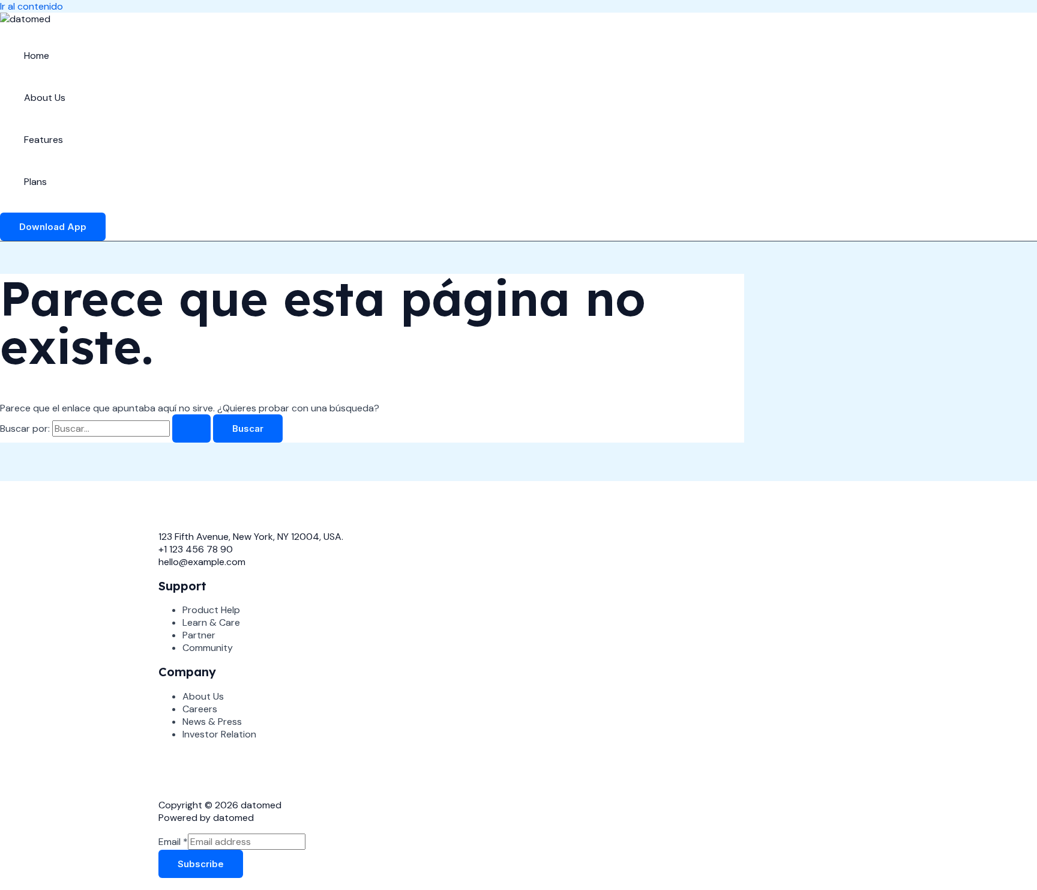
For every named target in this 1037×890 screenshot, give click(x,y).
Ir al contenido (31, 6)
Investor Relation (219, 734)
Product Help (211, 610)
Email (173, 841)
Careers (199, 709)
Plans (35, 181)
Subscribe (201, 864)
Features (43, 139)
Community (207, 647)
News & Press (212, 721)
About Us (44, 97)
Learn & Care (211, 622)
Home (36, 55)
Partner (198, 635)
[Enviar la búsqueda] (191, 428)
